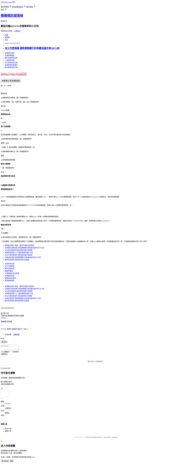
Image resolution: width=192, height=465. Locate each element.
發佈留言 (4, 354)
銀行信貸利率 (9, 268)
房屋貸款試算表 (10, 278)
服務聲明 (115, 437)
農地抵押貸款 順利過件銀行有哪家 (17, 260)
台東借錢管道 (9, 55)
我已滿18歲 (5, 461)
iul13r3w (3, 317)
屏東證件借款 (9, 53)
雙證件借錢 (9, 271)
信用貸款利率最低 (11, 65)
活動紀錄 (16, 334)
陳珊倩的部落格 (12, 15)
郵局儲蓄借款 (9, 280)
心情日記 (17, 31)
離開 (11, 461)
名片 (6, 40)
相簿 (6, 35)
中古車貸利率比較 (11, 62)
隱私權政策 (107, 437)
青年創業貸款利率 (11, 67)
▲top (2, 338)
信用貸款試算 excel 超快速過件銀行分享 (19, 252)
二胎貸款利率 (9, 60)
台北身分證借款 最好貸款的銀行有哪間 (18, 250)
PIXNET (81, 437)
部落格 (7, 37)
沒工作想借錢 (9, 266)
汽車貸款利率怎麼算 (12, 273)
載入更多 (4, 342)
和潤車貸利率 (9, 276)
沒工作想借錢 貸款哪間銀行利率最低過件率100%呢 (32, 48)
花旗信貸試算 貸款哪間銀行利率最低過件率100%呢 (23, 257)
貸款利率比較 (9, 264)
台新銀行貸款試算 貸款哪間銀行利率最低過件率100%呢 (24, 248)
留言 (18, 329)
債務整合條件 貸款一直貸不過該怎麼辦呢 (19, 245)
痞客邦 (14, 329)
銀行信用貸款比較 (11, 58)
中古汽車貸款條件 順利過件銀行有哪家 (18, 255)
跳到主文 (4, 21)
